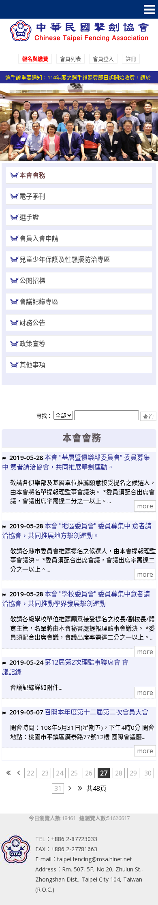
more (145, 505)
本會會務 (32, 175)
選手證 (29, 217)
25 (74, 773)
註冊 (131, 58)
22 (30, 773)
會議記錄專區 (38, 301)
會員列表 (70, 58)
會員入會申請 (38, 238)
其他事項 (32, 364)
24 (59, 773)
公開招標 (32, 280)
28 (118, 773)
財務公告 (32, 322)
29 (133, 773)
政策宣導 (32, 343)
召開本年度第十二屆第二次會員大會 (96, 711)
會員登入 (103, 58)
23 (45, 773)
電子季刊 (32, 196)
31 (58, 788)
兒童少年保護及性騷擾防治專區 (64, 259)
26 (88, 773)
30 (148, 773)
